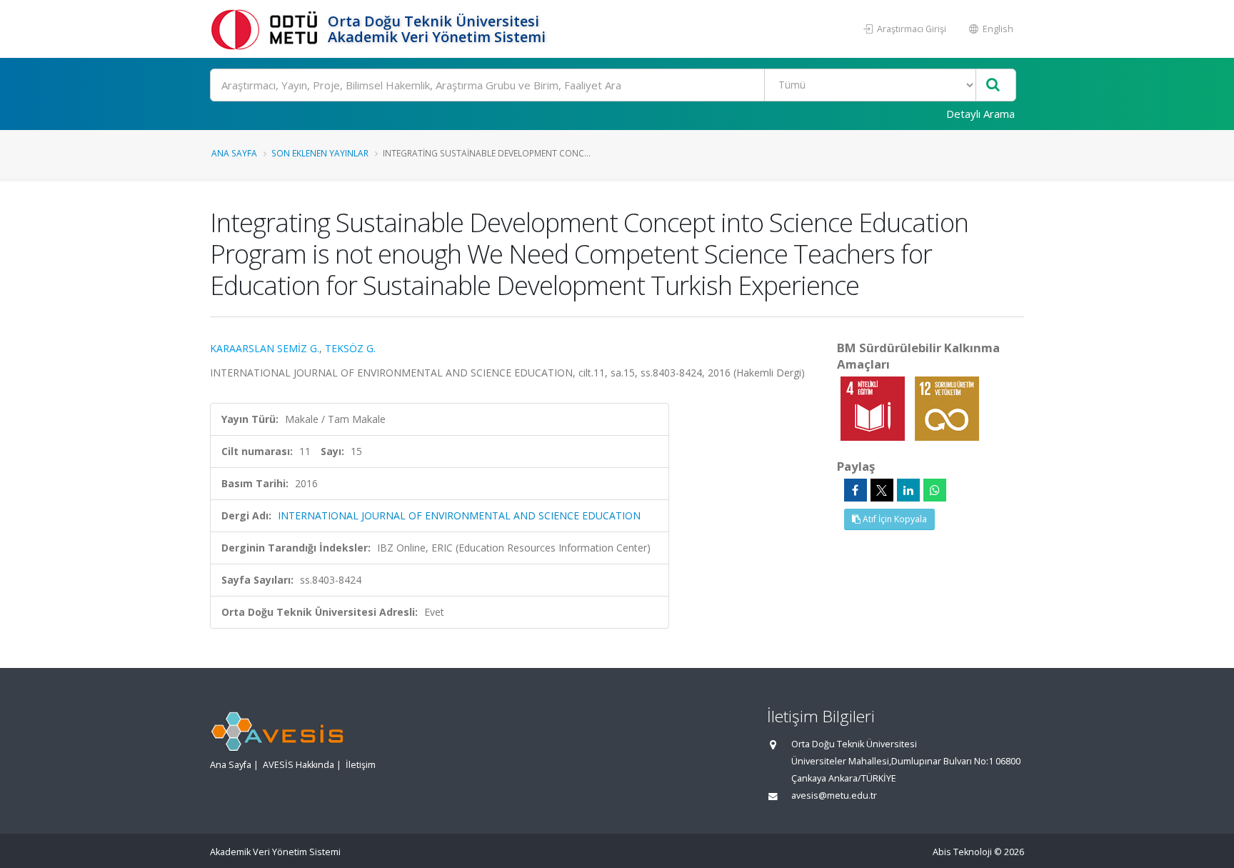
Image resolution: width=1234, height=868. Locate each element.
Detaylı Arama (980, 113)
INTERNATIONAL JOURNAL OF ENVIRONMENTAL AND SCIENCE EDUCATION (459, 515)
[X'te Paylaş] (882, 490)
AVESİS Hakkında (298, 765)
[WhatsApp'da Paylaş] (934, 490)
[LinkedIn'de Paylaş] (908, 490)
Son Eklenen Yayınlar (319, 153)
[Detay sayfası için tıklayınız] (874, 407)
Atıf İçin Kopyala (894, 519)
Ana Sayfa (234, 153)
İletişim (361, 765)
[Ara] (993, 85)
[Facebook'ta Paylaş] (855, 490)
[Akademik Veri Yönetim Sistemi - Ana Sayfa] (267, 29)
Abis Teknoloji (962, 852)
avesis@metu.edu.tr (834, 795)
